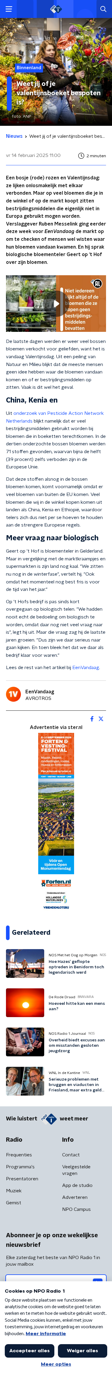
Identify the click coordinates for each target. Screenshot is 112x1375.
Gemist (13, 1202)
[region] (56, 303)
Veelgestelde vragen (76, 1170)
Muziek (14, 1190)
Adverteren (75, 1197)
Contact (71, 1154)
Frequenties (19, 1154)
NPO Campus (76, 1209)
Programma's (20, 1166)
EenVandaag (85, 667)
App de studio (77, 1185)
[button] (9, 9)
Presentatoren (22, 1178)
